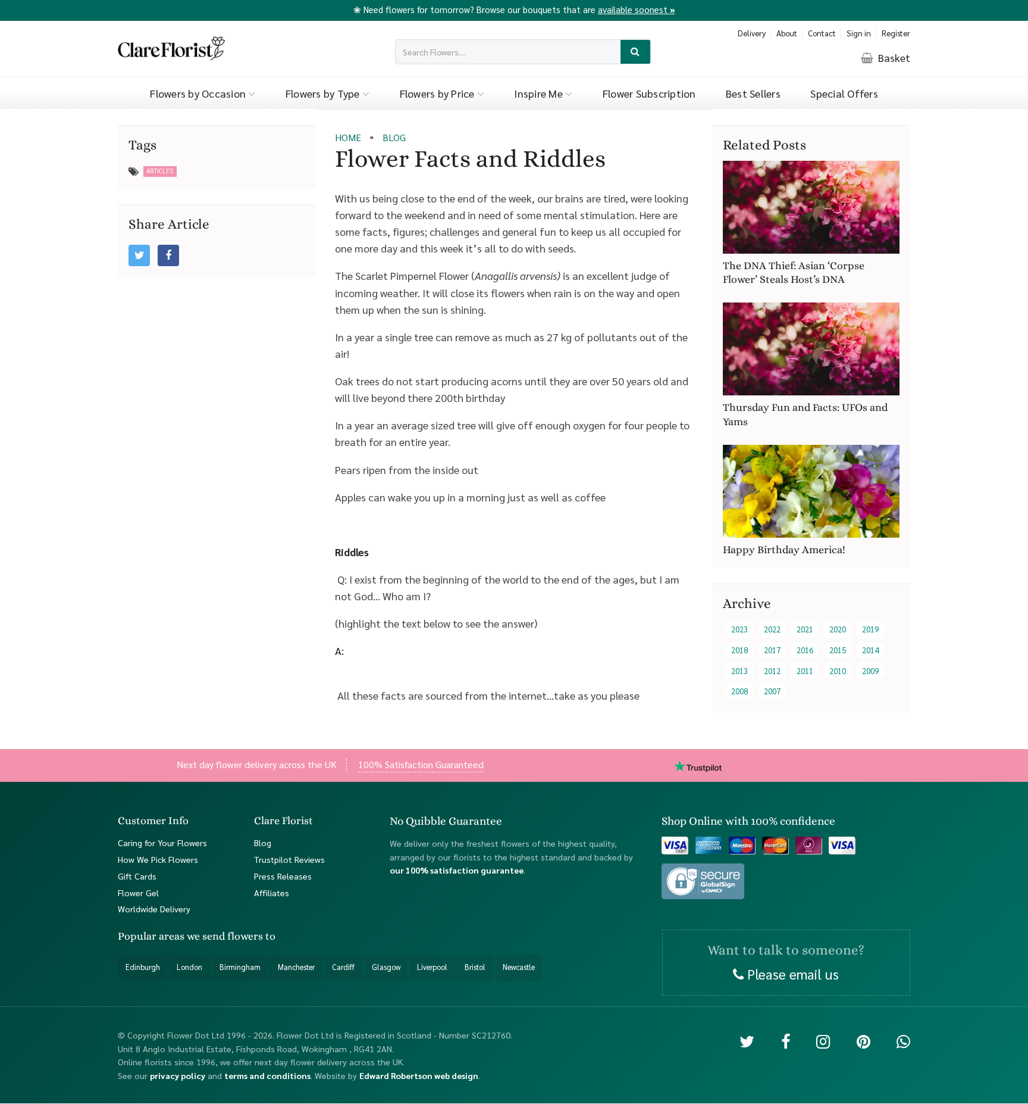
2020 (837, 630)
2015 (837, 650)
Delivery (752, 33)
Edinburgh (143, 967)
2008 (739, 691)
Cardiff (343, 967)
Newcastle (519, 967)
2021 (805, 630)
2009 (870, 671)
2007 (772, 691)
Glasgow (386, 967)
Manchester (296, 967)
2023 (739, 630)
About (786, 33)
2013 (739, 671)
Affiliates (271, 892)
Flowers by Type (324, 93)
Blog (262, 842)
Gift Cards (137, 876)
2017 (772, 650)
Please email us (791, 974)
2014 (870, 650)
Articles (159, 170)
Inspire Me (539, 93)
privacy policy (177, 1075)
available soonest (636, 9)
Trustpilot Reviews (289, 859)
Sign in (859, 33)
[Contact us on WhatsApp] (903, 1041)
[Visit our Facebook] (785, 1041)
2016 (805, 650)
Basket (893, 57)
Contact (822, 33)
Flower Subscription (649, 93)
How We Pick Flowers (158, 859)
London (189, 967)
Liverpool (432, 967)
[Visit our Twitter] (746, 1041)
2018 (739, 650)
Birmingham (240, 967)
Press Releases (283, 876)
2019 (870, 630)
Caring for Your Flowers (162, 842)
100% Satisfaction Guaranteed (421, 764)
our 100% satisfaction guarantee (457, 870)
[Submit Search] (635, 52)
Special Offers (844, 93)
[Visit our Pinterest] (863, 1041)
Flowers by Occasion (199, 93)
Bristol (475, 967)
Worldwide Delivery (154, 909)
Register (896, 33)
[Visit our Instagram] (823, 1041)
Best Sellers (753, 93)
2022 (772, 630)
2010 (837, 671)
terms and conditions (267, 1075)
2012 (772, 671)
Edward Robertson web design (418, 1075)
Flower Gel (138, 892)
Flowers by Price (438, 93)
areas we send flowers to (217, 937)
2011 (805, 671)
